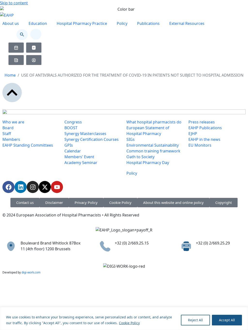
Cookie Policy (129, 323)
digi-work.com (31, 272)
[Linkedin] (21, 187)
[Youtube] (57, 187)
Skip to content (14, 3)
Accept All (227, 320)
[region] (124, 318)
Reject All (195, 320)
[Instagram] (33, 187)
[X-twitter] (45, 187)
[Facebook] (8, 187)
